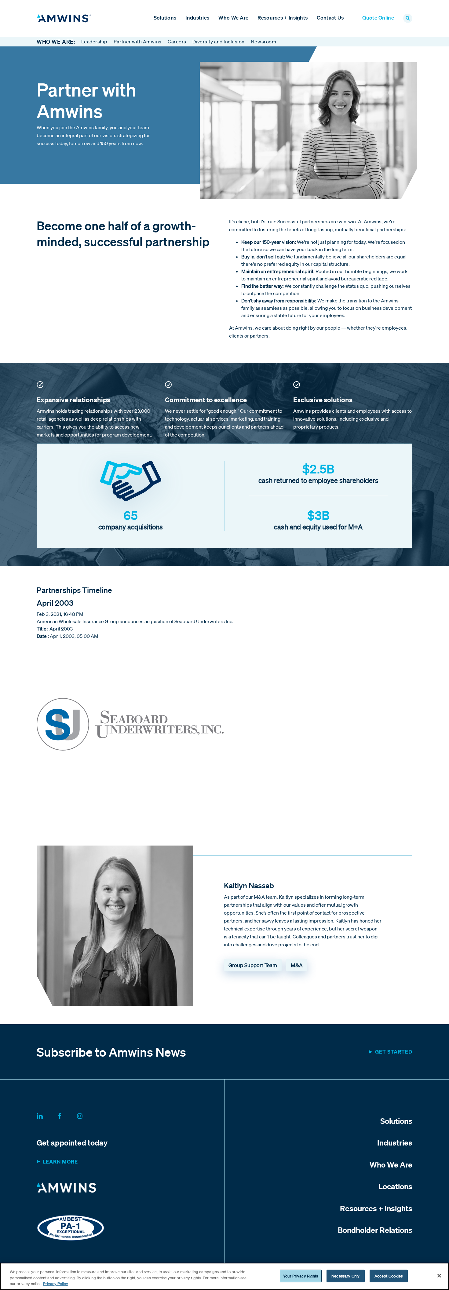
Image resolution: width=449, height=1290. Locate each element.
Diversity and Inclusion (218, 41)
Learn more (60, 1161)
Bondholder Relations (375, 1230)
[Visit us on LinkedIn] (47, 1115)
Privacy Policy (55, 1283)
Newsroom (263, 41)
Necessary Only (345, 1275)
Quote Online (378, 17)
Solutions (165, 17)
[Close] (439, 1275)
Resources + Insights (282, 17)
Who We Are (233, 17)
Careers (177, 41)
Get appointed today (72, 1142)
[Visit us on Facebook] (67, 1115)
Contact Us (330, 17)
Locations (395, 1186)
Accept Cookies (388, 1275)
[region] (224, 1276)
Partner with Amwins (138, 41)
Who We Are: (56, 41)
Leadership (94, 41)
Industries (197, 17)
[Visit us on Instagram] (87, 1115)
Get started (393, 1051)
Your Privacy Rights (300, 1275)
